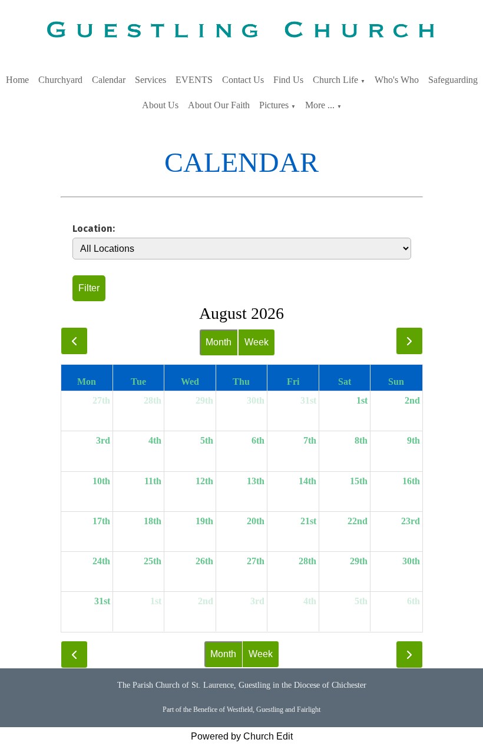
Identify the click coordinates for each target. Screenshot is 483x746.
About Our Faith (219, 105)
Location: (93, 228)
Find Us (288, 80)
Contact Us (243, 80)
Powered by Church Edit (242, 736)
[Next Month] (409, 341)
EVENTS (194, 80)
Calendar (108, 80)
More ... (320, 105)
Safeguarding (453, 80)
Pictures (274, 105)
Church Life (335, 80)
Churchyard (60, 80)
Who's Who (397, 80)
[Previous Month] (74, 341)
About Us (160, 105)
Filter (89, 288)
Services (150, 80)
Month (218, 342)
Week (256, 342)
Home (17, 80)
